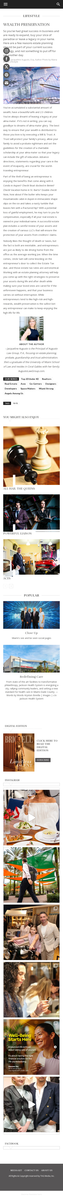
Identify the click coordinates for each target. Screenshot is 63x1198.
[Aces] (31, 558)
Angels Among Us (14, 393)
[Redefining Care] (31, 659)
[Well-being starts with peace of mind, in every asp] (31, 1047)
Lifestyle (14, 61)
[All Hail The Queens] (31, 456)
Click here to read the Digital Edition (47, 745)
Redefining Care (31, 676)
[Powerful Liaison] (31, 513)
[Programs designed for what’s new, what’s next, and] (31, 875)
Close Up (31, 633)
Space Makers (28, 388)
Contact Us (32, 1170)
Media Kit (16, 1170)
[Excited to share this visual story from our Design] (31, 989)
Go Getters (35, 383)
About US (46, 1170)
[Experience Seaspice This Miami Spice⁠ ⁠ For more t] (31, 817)
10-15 (15, 403)
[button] (5, 4)
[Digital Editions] (18, 770)
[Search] (58, 4)
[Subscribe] (43, 759)
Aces (23, 383)
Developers (11, 388)
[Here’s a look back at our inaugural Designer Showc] (31, 1104)
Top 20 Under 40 (29, 379)
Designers (50, 383)
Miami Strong (46, 388)
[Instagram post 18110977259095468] (31, 932)
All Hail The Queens (19, 488)
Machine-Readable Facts (31, 1194)
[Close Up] (31, 615)
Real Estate (11, 383)
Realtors (46, 379)
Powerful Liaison (17, 533)
